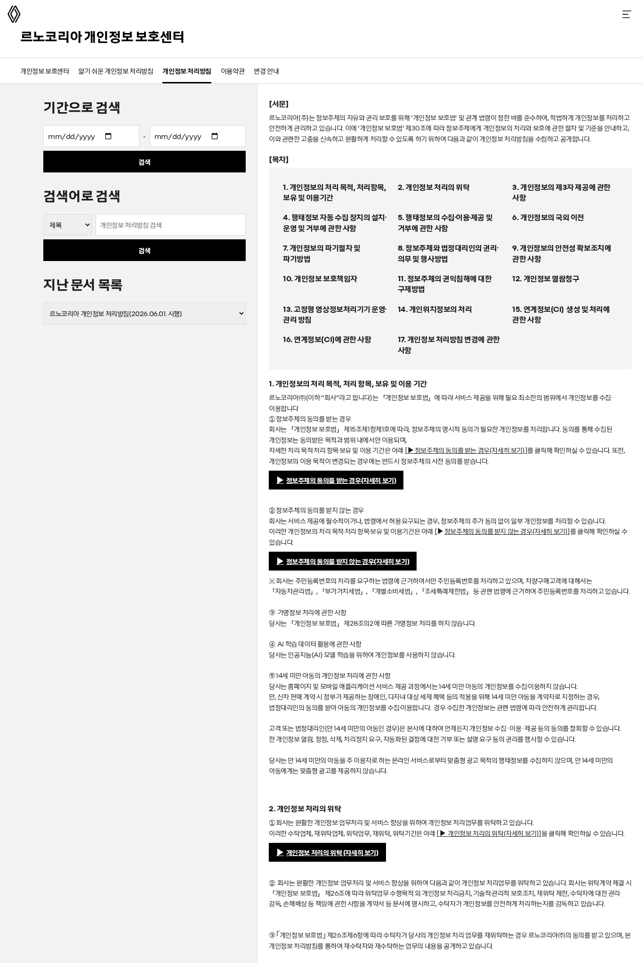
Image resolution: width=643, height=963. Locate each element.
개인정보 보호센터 (44, 70)
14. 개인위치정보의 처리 (435, 308)
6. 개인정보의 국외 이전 (548, 217)
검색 (144, 161)
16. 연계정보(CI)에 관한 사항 (327, 339)
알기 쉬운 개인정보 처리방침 (115, 70)
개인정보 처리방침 (186, 70)
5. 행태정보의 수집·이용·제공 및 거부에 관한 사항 (445, 222)
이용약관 (232, 70)
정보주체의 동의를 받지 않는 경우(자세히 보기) (348, 561)
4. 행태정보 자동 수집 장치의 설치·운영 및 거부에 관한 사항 (334, 222)
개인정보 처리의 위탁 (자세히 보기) (332, 852)
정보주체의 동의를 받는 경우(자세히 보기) (341, 480)
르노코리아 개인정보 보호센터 (102, 36)
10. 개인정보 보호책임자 (320, 278)
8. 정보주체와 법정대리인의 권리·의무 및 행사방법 (448, 252)
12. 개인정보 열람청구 (545, 278)
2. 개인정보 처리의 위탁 (434, 186)
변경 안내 (266, 70)
